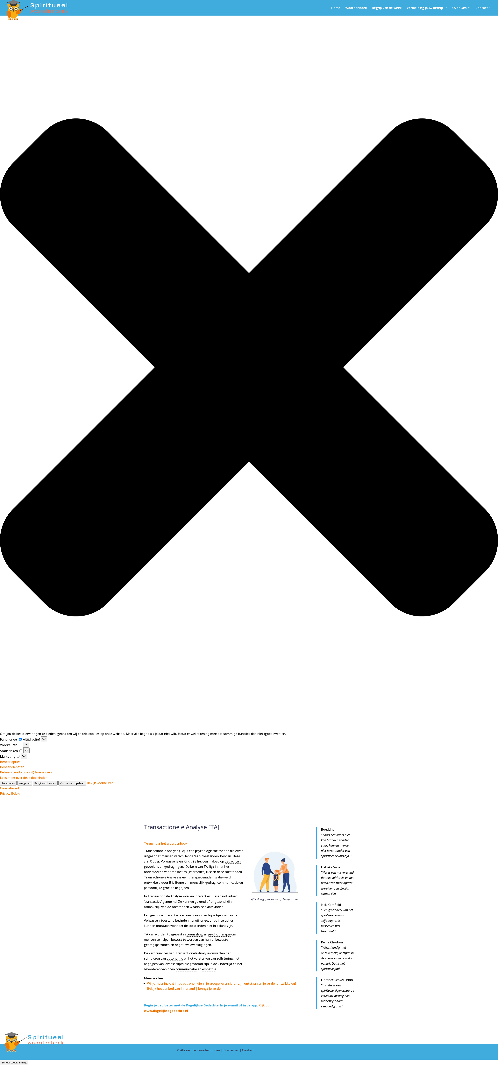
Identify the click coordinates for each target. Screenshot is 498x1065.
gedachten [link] (233, 861)
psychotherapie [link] (219, 934)
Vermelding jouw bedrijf (425, 8)
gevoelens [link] (151, 866)
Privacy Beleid (10, 793)
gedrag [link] (210, 882)
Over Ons (459, 8)
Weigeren (25, 783)
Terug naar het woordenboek (165, 843)
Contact (482, 8)
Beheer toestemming (14, 1062)
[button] (249, 368)
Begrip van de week (387, 8)
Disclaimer (231, 1050)
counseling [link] (195, 934)
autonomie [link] (175, 958)
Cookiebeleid (9, 788)
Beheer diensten (12, 767)
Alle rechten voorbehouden (200, 1050)
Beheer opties (10, 762)
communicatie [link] (227, 882)
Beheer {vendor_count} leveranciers (26, 772)
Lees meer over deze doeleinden (23, 778)
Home (335, 8)
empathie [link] (209, 969)
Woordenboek (356, 8)
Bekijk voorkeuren (45, 783)
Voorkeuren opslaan (72, 783)
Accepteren (8, 783)
